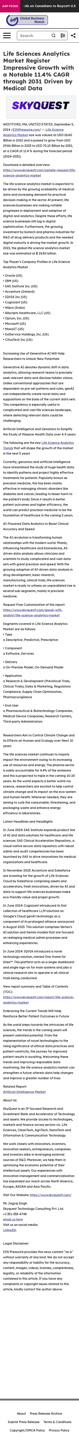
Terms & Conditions (57, 1422)
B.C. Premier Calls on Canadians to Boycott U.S (39, 6)
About (21, 1413)
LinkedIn (9, 1230)
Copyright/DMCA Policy (27, 1430)
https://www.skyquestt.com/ (51, 1195)
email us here (13, 1219)
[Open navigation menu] (7, 35)
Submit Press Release (24, 1422)
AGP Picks (10, 6)
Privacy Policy (59, 1430)
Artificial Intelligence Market (24, 1092)
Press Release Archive (46, 1413)
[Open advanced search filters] (62, 35)
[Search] (53, 35)
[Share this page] (73, 35)
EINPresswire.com (26, 130)
